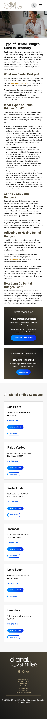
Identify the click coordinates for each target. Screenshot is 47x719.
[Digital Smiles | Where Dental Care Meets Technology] (14, 5)
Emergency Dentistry (23, 681)
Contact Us (23, 686)
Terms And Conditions (23, 692)
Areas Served (23, 688)
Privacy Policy (23, 690)
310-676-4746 (12, 624)
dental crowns (14, 259)
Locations (23, 683)
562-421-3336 (12, 583)
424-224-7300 (12, 420)
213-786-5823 (12, 461)
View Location (15, 427)
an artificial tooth (17, 83)
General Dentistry (23, 679)
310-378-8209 (12, 543)
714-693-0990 (12, 502)
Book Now (13, 433)
